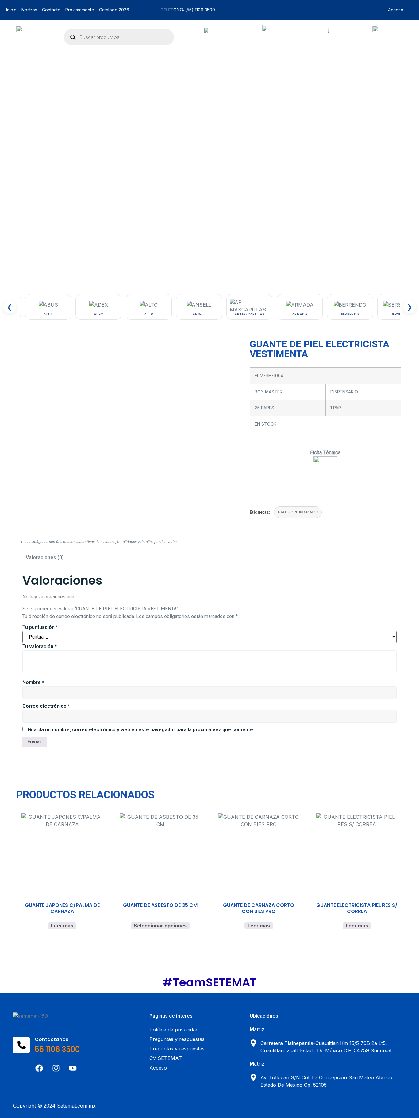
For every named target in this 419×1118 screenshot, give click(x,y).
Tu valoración (39, 646)
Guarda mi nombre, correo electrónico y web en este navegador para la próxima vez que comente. (141, 730)
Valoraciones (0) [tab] (45, 557)
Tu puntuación (40, 627)
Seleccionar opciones (160, 926)
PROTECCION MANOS (298, 512)
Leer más (62, 926)
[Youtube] (73, 1068)
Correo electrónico (46, 706)
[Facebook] (39, 1068)
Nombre (33, 682)
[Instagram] (56, 1068)
